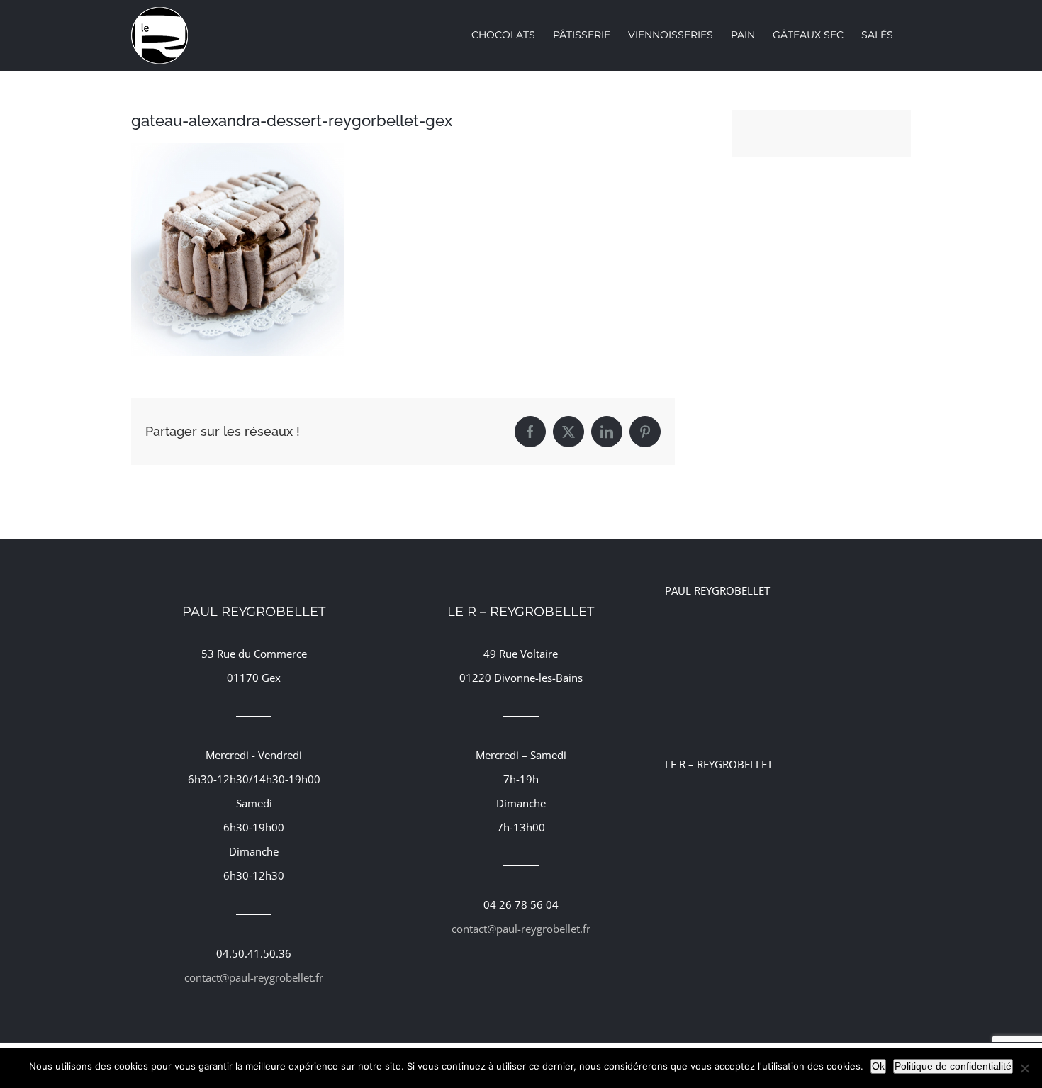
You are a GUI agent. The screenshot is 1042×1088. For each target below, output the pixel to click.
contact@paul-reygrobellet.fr (253, 977)
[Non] (1024, 1068)
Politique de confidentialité (953, 1066)
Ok (878, 1066)
